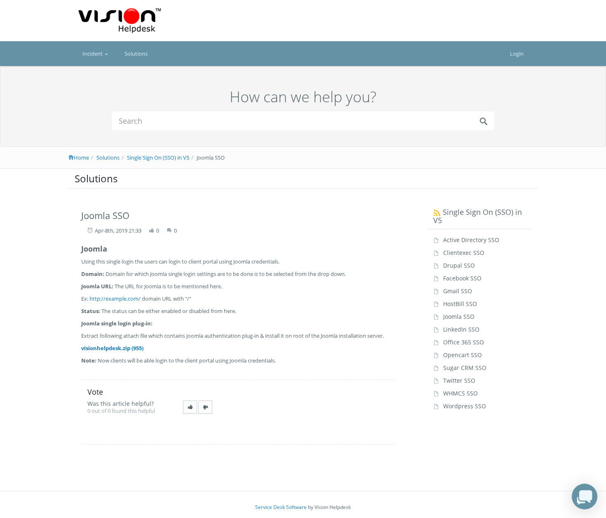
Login (517, 53)
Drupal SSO (459, 265)
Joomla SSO (458, 316)
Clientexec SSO (463, 253)
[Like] (190, 407)
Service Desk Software (281, 507)
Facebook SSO (462, 278)
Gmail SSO (457, 291)
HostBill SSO (460, 304)
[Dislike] (205, 407)
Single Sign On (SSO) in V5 (158, 157)
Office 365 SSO (463, 342)
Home (81, 157)
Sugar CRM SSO (464, 368)
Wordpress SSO (464, 406)
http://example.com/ (115, 298)
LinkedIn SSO (461, 329)
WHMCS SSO (460, 393)
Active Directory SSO (471, 240)
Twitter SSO (459, 380)
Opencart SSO (462, 355)
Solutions (136, 53)
